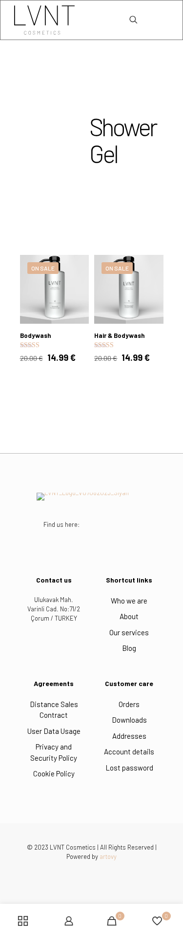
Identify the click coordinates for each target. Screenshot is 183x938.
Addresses (129, 735)
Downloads (129, 719)
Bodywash (35, 335)
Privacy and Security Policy (53, 752)
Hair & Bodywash (119, 335)
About (129, 616)
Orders (129, 704)
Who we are (129, 600)
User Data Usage (54, 731)
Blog (129, 648)
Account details (129, 751)
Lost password (129, 767)
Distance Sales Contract (54, 710)
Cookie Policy (54, 773)
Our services (129, 632)
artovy (108, 856)
